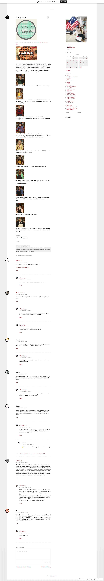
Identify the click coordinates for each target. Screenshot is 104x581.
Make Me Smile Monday (71, 95)
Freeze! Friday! (69, 87)
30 (76, 67)
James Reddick (30, 249)
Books (68, 79)
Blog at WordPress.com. (52, 575)
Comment (46, 562)
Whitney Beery (20, 293)
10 (80, 60)
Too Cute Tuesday (70, 102)
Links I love (70, 48)
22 (73, 65)
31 (80, 67)
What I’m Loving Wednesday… (23, 567)
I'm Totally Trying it (70, 93)
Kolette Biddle (41, 249)
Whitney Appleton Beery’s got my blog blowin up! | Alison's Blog (33, 453)
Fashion (68, 83)
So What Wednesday (71, 98)
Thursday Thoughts (24, 246)
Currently (68, 82)
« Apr (67, 70)
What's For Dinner (70, 109)
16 (76, 62)
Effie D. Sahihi (41, 247)
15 (73, 62)
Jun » (69, 70)
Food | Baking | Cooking (71, 86)
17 (48, 17)
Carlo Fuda (27, 247)
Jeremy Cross (36, 249)
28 (70, 67)
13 (67, 62)
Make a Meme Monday (71, 94)
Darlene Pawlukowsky (34, 247)
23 (76, 65)
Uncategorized (69, 105)
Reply (17, 270)
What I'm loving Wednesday (72, 108)
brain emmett (22, 247)
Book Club (69, 78)
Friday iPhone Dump (70, 89)
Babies (68, 75)
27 (67, 67)
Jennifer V (19, 260)
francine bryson (24, 249)
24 (80, 65)
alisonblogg (22, 278)
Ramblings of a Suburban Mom (22, 267)
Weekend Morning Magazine (72, 106)
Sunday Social (69, 100)
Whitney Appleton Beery (29, 251)
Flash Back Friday (46, 567)
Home (69, 44)
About (69, 46)
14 (70, 62)
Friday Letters (69, 90)
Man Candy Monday (70, 97)
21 (70, 65)
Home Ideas (69, 91)
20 (67, 65)
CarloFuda (22, 325)
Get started (63, 1)
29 (73, 67)
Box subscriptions (71, 47)
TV (28, 246)
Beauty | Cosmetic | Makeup (72, 76)
